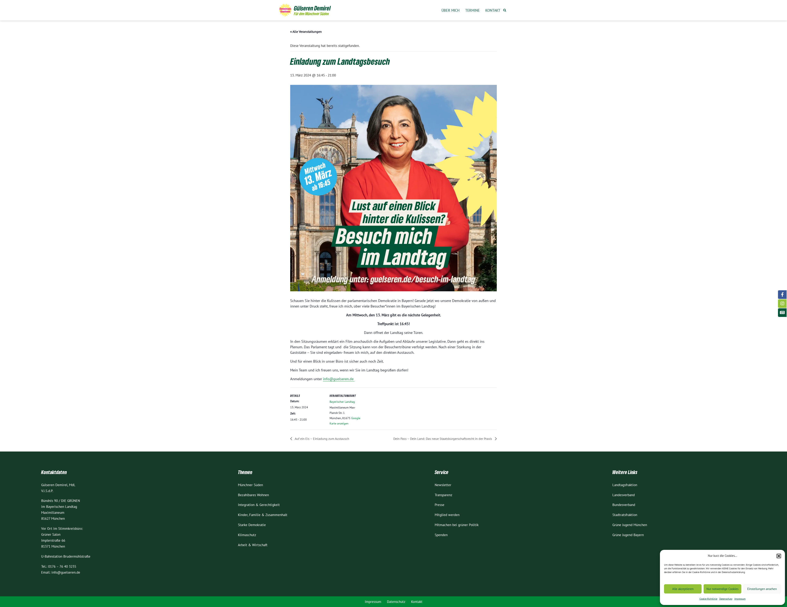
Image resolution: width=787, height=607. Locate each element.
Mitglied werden (447, 515)
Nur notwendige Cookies (722, 589)
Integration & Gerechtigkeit (259, 505)
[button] (779, 556)
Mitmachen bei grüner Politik (457, 525)
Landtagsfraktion (624, 485)
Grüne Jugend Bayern (628, 535)
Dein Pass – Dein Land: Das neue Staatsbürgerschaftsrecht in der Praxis (443, 439)
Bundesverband (623, 505)
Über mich (450, 10)
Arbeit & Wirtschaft (252, 545)
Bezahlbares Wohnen (253, 495)
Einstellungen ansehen (762, 589)
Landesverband (623, 495)
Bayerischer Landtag (342, 402)
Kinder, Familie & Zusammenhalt (262, 515)
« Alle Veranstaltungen (306, 31)
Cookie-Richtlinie (708, 598)
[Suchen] (504, 10)
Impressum (740, 598)
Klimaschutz (247, 535)
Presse (439, 505)
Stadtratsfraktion (624, 515)
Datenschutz (725, 598)
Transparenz (443, 495)
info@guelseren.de (339, 379)
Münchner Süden (250, 485)
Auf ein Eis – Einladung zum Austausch (321, 439)
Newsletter (443, 485)
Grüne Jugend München (629, 525)
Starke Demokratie (252, 525)
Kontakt (492, 10)
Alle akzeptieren (683, 589)
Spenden (441, 535)
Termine (472, 10)
